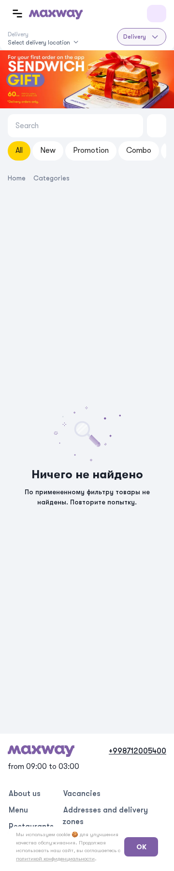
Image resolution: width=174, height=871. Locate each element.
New (48, 150)
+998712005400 (137, 751)
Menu (18, 810)
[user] (156, 13)
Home (17, 178)
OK (141, 847)
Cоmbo (138, 150)
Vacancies (82, 793)
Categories (51, 178)
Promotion (91, 150)
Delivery (134, 36)
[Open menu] (17, 13)
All (19, 150)
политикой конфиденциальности (55, 859)
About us (25, 793)
